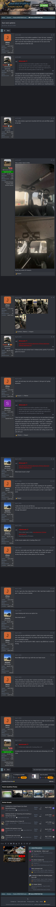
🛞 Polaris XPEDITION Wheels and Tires (42, 865)
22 (12, 74)
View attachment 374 (24, 343)
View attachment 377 (26, 345)
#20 (53, 740)
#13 (53, 547)
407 (12, 177)
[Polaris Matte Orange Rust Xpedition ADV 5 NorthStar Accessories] (17, 794)
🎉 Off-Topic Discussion (38, 856)
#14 (53, 588)
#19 (53, 718)
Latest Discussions (36, 848)
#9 (53, 459)
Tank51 (7, 823)
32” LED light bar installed (18, 774)
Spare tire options (44, 774)
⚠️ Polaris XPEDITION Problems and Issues (43, 872)
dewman (49, 823)
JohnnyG (49, 830)
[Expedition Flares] (49, 794)
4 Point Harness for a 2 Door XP (14, 821)
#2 (53, 57)
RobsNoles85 (16, 777)
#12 (53, 525)
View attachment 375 (35, 343)
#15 (53, 610)
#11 (53, 503)
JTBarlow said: (23, 529)
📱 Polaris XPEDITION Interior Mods (41, 889)
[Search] (53, 5)
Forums (14, 13)
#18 (53, 677)
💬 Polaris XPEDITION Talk (22, 810)
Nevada (11, 476)
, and (25, 331)
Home (5, 13)
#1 (53, 35)
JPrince (5, 25)
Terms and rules (22, 901)
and (22, 395)
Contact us (13, 901)
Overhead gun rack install (12, 835)
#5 (53, 297)
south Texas (10, 52)
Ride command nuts (37, 868)
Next (8, 30)
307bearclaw (48, 838)
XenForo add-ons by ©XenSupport (42, 904)
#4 (53, 160)
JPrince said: (22, 61)
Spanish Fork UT (9, 418)
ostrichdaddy (43, 777)
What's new (26, 13)
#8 (53, 400)
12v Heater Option (37, 884)
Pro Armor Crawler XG (38, 860)
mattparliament (9, 837)
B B (50, 809)
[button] (50, 5)
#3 (53, 118)
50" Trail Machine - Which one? (40, 851)
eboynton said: (23, 744)
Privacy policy (30, 901)
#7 (53, 378)
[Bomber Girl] (7, 794)
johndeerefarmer (9, 830)
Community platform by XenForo (20, 904)
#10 (53, 481)
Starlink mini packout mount (13, 828)
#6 (53, 336)
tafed (6, 810)
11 (12, 473)
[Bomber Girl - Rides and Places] (28, 794)
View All (51, 781)
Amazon (24, 777)
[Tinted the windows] (39, 794)
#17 (53, 655)
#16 (53, 632)
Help (37, 901)
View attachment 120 (38, 532)
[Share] (52, 35)
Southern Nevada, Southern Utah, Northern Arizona (9, 183)
